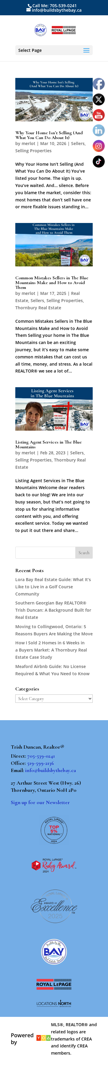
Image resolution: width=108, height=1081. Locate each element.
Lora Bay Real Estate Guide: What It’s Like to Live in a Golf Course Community (53, 587)
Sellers (78, 143)
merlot (28, 143)
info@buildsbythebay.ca (50, 770)
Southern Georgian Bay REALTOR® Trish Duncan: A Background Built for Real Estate (53, 610)
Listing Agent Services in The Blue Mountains (48, 444)
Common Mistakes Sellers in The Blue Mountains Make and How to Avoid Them (51, 282)
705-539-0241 (41, 756)
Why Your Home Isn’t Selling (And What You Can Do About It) (49, 135)
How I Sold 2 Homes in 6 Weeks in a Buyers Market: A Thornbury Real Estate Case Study (51, 650)
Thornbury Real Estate (38, 307)
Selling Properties (33, 150)
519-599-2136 (40, 763)
